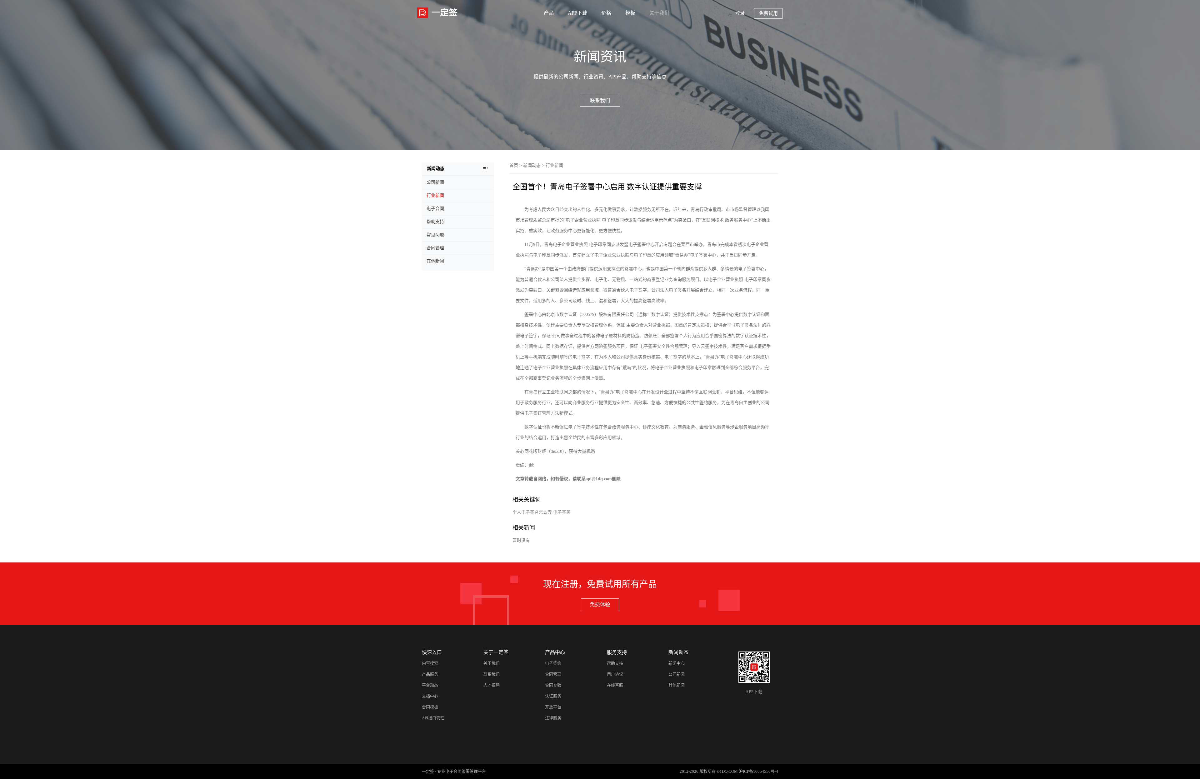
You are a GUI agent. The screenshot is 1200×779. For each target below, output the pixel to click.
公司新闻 (676, 674)
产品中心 (555, 652)
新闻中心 (676, 663)
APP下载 (577, 13)
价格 (606, 13)
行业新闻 (554, 165)
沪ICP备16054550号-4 (758, 771)
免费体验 (600, 604)
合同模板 (430, 707)
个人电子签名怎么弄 (532, 512)
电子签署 (562, 512)
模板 (630, 13)
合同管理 (553, 674)
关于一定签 (495, 652)
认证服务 (553, 696)
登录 (740, 13)
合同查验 (553, 685)
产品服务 (430, 674)
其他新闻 (676, 685)
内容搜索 (430, 663)
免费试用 (768, 13)
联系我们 (600, 100)
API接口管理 (433, 718)
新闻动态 (532, 165)
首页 (513, 165)
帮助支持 (615, 663)
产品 (549, 13)
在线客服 (615, 685)
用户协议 (615, 674)
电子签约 (553, 663)
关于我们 (659, 13)
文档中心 (430, 696)
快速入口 (432, 652)
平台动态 (430, 685)
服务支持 (617, 652)
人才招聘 (491, 685)
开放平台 (553, 707)
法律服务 (553, 718)
